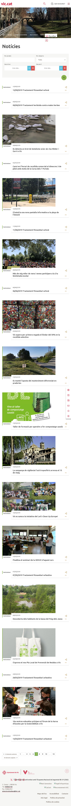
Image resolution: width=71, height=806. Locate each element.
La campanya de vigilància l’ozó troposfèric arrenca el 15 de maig (37, 471)
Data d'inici (7, 64)
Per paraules (7, 56)
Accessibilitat (54, 794)
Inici (3, 35)
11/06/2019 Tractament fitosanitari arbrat (31, 230)
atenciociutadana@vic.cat (11, 791)
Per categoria (40, 56)
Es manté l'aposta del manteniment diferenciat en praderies (34, 382)
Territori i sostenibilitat (20, 35)
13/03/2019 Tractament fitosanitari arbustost (32, 739)
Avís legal (44, 798)
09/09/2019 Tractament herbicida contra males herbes (36, 105)
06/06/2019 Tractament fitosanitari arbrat (31, 291)
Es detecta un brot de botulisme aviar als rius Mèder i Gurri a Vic (36, 150)
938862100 (8, 787)
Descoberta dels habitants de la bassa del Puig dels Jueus (37, 619)
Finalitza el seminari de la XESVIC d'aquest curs (33, 560)
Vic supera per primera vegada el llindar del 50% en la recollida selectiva (36, 336)
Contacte (65, 794)
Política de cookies (52, 802)
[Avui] (29, 68)
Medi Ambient (34, 35)
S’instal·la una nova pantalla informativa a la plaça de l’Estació (36, 213)
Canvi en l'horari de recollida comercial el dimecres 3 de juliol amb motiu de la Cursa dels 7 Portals (37, 167)
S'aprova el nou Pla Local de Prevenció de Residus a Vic (37, 662)
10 (46, 754)
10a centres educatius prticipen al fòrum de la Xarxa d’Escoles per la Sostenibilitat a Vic (35, 722)
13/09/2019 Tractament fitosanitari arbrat (31, 90)
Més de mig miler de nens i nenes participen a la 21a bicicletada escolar (35, 274)
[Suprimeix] (33, 68)
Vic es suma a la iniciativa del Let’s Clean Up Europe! (35, 516)
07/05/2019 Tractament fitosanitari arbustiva (32, 575)
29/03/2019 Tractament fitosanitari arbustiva (32, 678)
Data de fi (39, 64)
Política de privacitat (57, 798)
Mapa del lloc (42, 794)
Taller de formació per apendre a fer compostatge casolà (38, 427)
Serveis (9, 35)
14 (53, 754)
